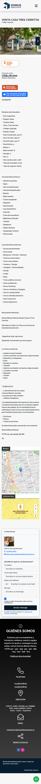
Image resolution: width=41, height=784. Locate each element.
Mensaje (7, 588)
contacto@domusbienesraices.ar (20, 730)
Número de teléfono (11, 580)
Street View (9, 63)
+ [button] (4, 453)
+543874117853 (11, 551)
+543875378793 (20, 684)
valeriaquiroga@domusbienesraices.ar (20, 554)
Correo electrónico (11, 573)
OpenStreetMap (34, 492)
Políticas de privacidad (20, 656)
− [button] (4, 457)
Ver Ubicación (19, 511)
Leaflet (22, 492)
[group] (20, 41)
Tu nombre (8, 565)
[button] (1, 51)
